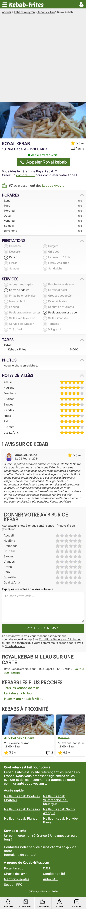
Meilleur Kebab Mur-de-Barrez (61, 820)
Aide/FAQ (50, 879)
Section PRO (13, 884)
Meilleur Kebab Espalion (22, 809)
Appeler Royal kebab (46, 162)
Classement (42, 906)
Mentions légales (16, 879)
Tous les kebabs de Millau (23, 688)
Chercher (8, 906)
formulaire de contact (20, 855)
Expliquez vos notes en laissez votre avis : (28, 589)
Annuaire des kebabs (27, 4)
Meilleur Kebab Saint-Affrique (59, 811)
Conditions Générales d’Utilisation (60, 639)
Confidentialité (54, 874)
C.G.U (47, 868)
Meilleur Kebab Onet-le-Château (22, 798)
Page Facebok (14, 868)
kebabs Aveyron (54, 185)
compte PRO (25, 175)
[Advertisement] (43, 59)
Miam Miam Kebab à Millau (23, 699)
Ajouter (76, 906)
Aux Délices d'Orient (19, 738)
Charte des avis (15, 646)
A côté (59, 906)
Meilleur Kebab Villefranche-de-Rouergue (55, 800)
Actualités (25, 906)
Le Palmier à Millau (18, 693)
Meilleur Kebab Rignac (20, 818)
